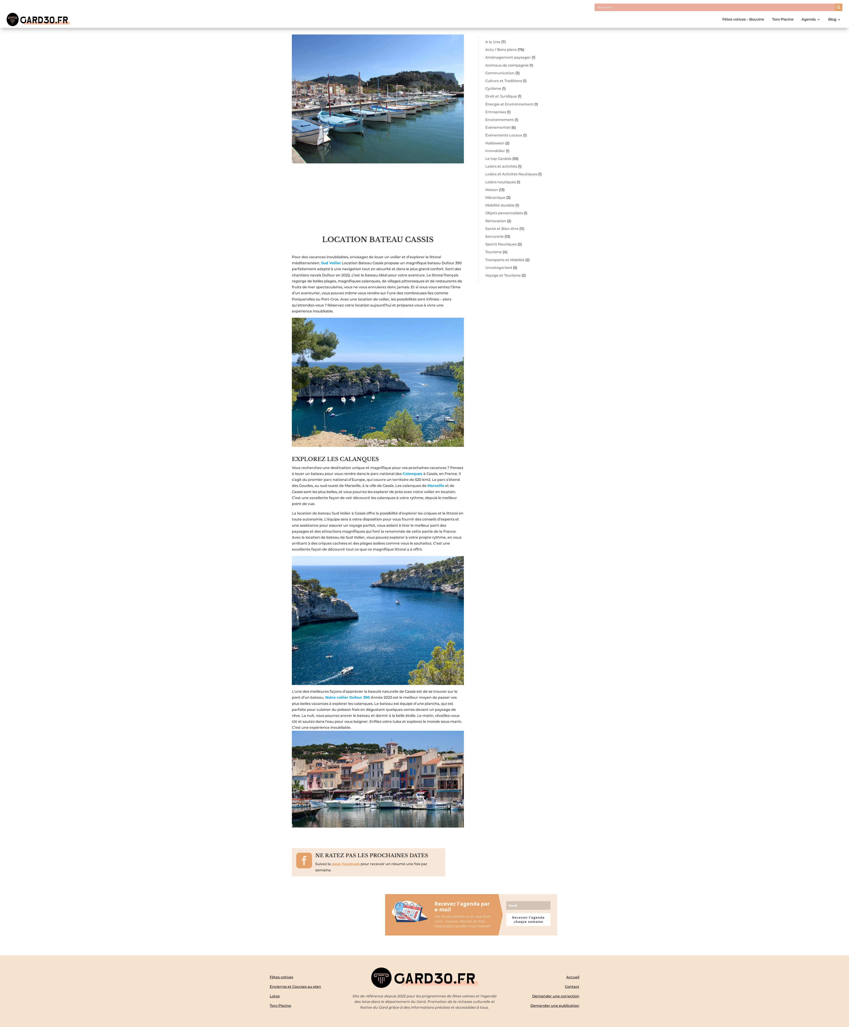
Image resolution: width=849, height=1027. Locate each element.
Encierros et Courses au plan (295, 987)
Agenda (808, 19)
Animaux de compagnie (507, 65)
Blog (832, 19)
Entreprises (495, 112)
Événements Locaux (503, 135)
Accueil (572, 977)
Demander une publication (554, 1006)
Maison (491, 190)
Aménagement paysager (508, 57)
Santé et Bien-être (501, 229)
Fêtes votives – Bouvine (743, 19)
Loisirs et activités (501, 166)
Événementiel (498, 127)
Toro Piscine (783, 19)
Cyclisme (493, 88)
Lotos (275, 996)
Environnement (499, 120)
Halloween (494, 143)
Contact (572, 987)
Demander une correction (555, 996)
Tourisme (493, 252)
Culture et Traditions (503, 81)
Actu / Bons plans (501, 50)
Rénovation (495, 221)
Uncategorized (498, 268)
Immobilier (495, 151)
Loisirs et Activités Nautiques (511, 174)
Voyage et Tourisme (503, 275)
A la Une (492, 42)
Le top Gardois (498, 159)
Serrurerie (494, 236)
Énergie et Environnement (509, 104)
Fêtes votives (281, 977)
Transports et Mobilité (504, 260)
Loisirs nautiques (500, 182)
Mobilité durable (499, 205)
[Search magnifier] (838, 7)
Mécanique (495, 197)
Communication (499, 73)
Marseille (435, 486)
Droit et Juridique (501, 96)
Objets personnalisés (504, 213)
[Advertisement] (378, 202)
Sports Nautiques (501, 244)
